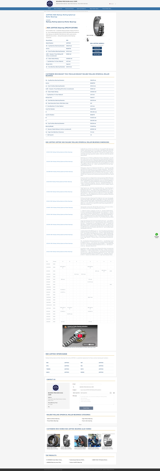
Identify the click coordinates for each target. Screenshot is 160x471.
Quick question (76, 392)
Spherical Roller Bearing (82, 8)
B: (46, 117)
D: (46, 112)
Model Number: (49, 43)
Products (49, 11)
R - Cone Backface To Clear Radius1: (55, 106)
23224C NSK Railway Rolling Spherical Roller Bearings (59, 243)
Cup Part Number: (50, 115)
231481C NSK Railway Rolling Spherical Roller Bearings (59, 207)
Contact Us (51, 469)
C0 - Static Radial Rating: (52, 58)
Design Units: (49, 64)
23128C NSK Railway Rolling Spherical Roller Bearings (59, 191)
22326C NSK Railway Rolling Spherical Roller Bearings (59, 214)
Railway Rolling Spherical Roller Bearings (59, 11)
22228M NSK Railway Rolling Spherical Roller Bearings (59, 171)
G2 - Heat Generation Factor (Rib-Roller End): (57, 103)
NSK (47, 362)
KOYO (82, 369)
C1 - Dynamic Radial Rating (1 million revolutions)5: (58, 129)
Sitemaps (60, 469)
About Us (46, 469)
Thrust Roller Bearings (107, 8)
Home (49, 8)
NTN (47, 366)
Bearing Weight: (50, 126)
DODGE (82, 372)
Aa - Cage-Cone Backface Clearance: (55, 132)
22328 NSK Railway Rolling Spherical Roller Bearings (59, 181)
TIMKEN (48, 369)
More (80, 424)
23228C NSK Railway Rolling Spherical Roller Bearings (59, 224)
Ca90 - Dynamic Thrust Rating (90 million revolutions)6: (54, 55)
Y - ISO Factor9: (50, 135)
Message (74, 396)
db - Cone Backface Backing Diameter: (55, 67)
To (73, 387)
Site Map (56, 469)
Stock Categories (58, 8)
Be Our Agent (97, 54)
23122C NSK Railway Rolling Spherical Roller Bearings (59, 251)
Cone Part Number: (50, 109)
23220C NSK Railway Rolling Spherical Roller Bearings (59, 234)
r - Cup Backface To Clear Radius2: (54, 61)
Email (74, 384)
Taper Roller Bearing (94, 8)
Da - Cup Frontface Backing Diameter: (55, 123)
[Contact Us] (156, 235)
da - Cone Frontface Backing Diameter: (55, 51)
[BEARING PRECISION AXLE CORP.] (50, 3)
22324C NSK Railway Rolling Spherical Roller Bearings (59, 161)
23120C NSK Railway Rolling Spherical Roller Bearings (59, 152)
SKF (82, 362)
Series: (48, 48)
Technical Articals (69, 8)
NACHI (48, 372)
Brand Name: (49, 40)
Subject (74, 390)
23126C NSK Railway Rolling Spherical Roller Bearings (59, 201)
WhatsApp (97, 51)
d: (46, 120)
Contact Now (97, 48)
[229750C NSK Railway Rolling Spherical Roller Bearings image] (97, 25)
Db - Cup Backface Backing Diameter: (55, 46)
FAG (82, 366)
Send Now (86, 408)
